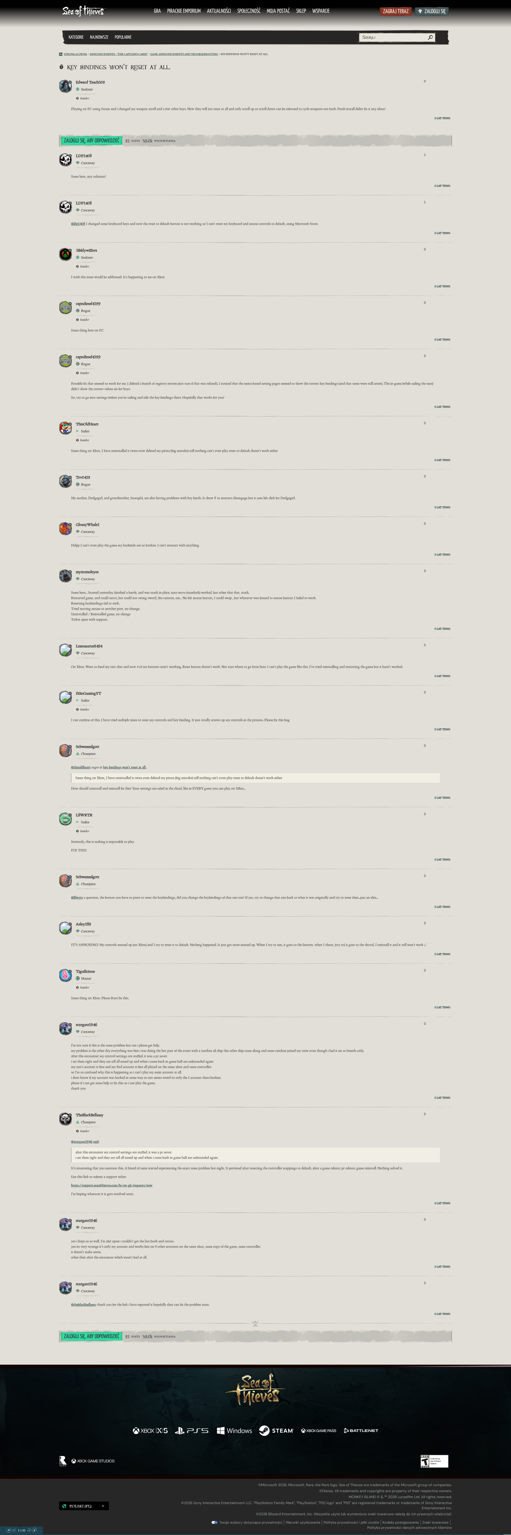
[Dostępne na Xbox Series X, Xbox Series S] (150, 1431)
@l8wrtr (77, 897)
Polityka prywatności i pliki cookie (351, 1522)
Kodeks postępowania (400, 1522)
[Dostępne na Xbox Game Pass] (319, 1431)
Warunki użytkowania (303, 1522)
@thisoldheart (81, 767)
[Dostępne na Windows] (234, 1431)
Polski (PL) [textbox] (80, 1506)
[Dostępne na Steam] (276, 1431)
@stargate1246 (81, 1141)
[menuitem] (157, 11)
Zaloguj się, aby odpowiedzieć (91, 141)
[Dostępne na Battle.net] (361, 1431)
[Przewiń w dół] (29, 1530)
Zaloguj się (435, 11)
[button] (84, 1505)
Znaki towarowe (435, 1522)
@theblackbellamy (83, 1304)
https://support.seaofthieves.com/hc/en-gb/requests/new (112, 1185)
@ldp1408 (78, 224)
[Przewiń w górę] (14, 1530)
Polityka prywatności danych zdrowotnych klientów (409, 1527)
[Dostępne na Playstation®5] (192, 1431)
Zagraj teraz (396, 11)
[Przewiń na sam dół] (34, 1530)
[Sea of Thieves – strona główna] (84, 11)
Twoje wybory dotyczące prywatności (250, 1522)
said (96, 1141)
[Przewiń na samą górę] (8, 1530)
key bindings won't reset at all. (124, 767)
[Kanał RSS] (61, 54)
